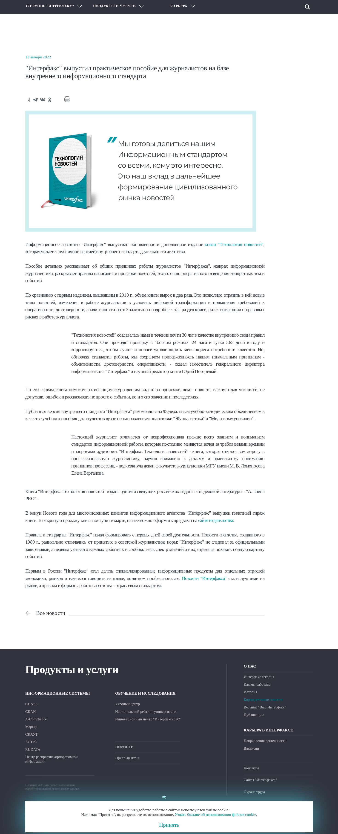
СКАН (30, 712)
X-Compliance (36, 719)
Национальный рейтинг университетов (146, 712)
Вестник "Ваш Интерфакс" (265, 707)
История (250, 692)
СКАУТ (31, 734)
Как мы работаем (257, 684)
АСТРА (31, 742)
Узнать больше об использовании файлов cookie (215, 814)
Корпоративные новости (263, 700)
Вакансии (251, 748)
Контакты (251, 768)
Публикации (254, 715)
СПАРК (31, 704)
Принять (169, 825)
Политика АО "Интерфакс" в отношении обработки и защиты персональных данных (52, 786)
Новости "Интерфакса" (204, 578)
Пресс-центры (127, 758)
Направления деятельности (265, 741)
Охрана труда (254, 792)
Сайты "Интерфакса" (260, 780)
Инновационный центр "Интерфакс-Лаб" (148, 719)
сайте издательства (215, 520)
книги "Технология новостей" (234, 244)
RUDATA (32, 749)
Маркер (31, 727)
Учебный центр (127, 704)
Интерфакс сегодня (259, 677)
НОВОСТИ (124, 747)
